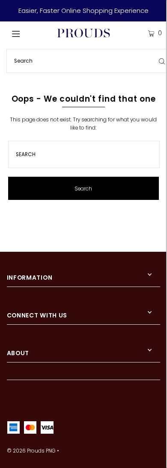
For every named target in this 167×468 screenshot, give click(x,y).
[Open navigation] (26, 33)
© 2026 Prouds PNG (31, 450)
